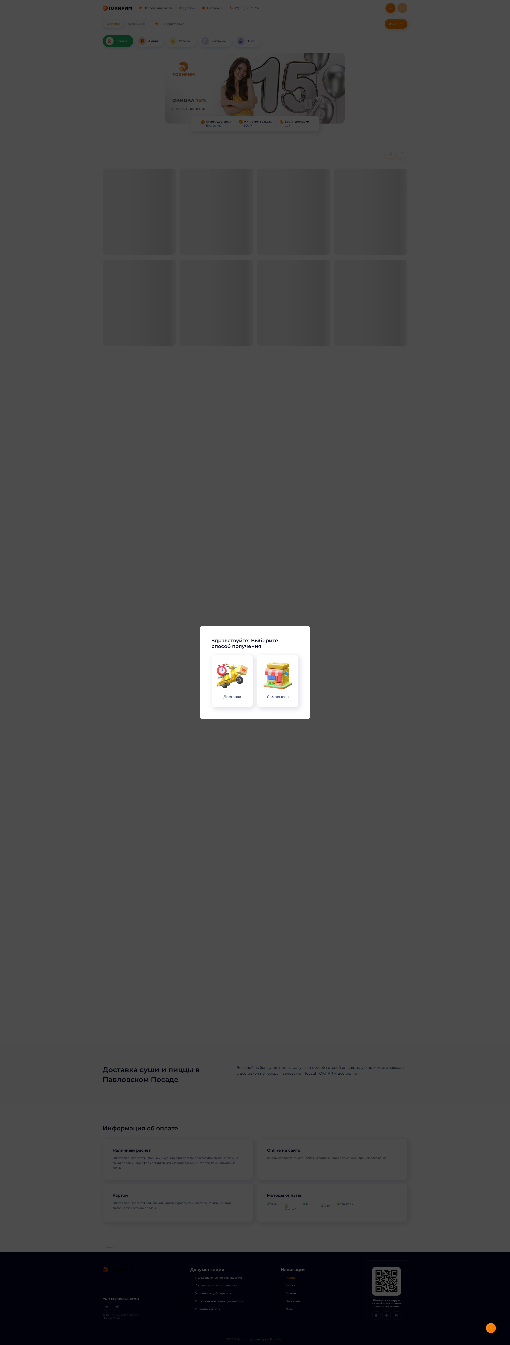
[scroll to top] (491, 1328)
